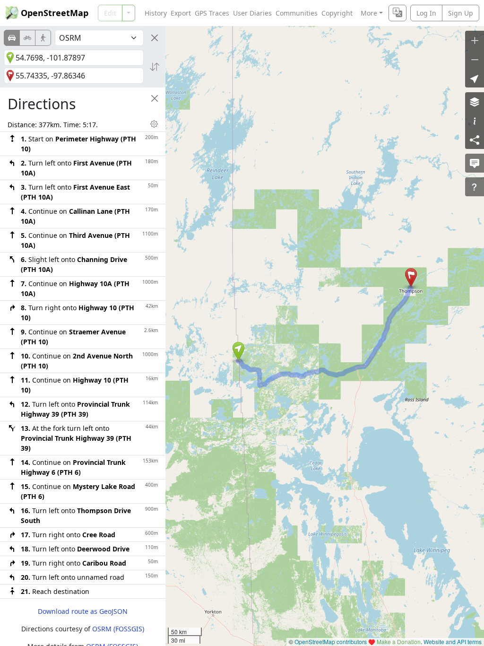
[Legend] (474, 120)
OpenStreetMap (54, 12)
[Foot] (43, 38)
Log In (426, 13)
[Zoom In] (474, 40)
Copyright (337, 13)
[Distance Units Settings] (154, 124)
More (369, 13)
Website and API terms (453, 641)
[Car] (12, 38)
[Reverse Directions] (154, 67)
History (156, 13)
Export (181, 13)
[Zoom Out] (474, 59)
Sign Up (460, 13)
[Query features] (474, 186)
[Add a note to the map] (474, 163)
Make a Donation (399, 641)
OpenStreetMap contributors (330, 641)
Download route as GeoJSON (83, 611)
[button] (238, 351)
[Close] (154, 38)
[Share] (474, 139)
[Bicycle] (27, 38)
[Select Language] (397, 13)
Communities (297, 13)
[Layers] (474, 101)
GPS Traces (212, 13)
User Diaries (252, 13)
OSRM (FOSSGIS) (118, 628)
